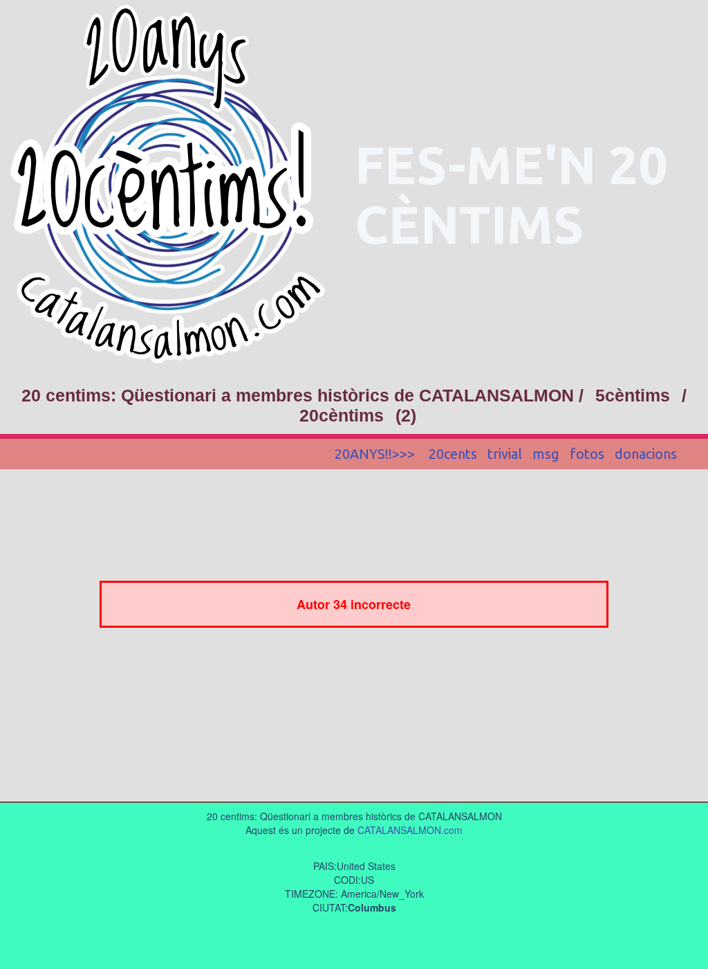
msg (545, 454)
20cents (453, 454)
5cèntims (632, 395)
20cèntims (341, 415)
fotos (587, 454)
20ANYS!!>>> (376, 454)
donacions (646, 454)
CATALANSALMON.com (410, 830)
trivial (504, 454)
